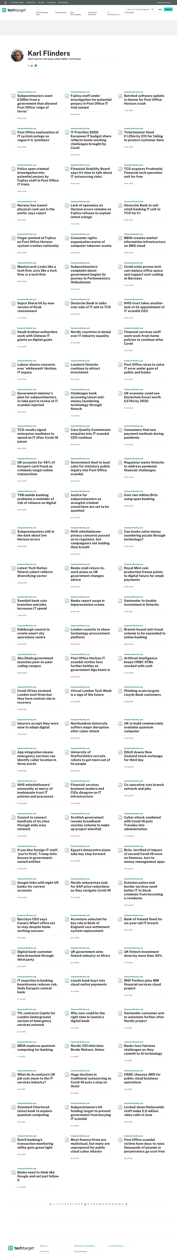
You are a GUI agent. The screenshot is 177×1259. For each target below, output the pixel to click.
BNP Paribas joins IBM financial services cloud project (142, 984)
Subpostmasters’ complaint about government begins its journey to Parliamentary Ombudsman (90, 274)
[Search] (152, 10)
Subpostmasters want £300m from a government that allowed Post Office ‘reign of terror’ (37, 103)
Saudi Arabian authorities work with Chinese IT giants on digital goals (37, 336)
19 (97, 1204)
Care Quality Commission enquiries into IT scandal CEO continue (91, 433)
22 (106, 1204)
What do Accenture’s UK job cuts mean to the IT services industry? (36, 1078)
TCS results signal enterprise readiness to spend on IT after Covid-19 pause (37, 435)
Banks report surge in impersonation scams (88, 602)
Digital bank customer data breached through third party (35, 955)
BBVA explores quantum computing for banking (36, 1047)
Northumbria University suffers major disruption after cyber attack (90, 727)
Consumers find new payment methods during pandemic (144, 433)
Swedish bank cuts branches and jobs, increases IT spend (32, 604)
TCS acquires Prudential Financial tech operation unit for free (143, 172)
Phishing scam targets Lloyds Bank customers (142, 692)
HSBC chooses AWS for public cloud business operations (142, 1078)
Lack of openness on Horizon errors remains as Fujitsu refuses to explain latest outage (91, 211)
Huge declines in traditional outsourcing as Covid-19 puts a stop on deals (91, 1080)
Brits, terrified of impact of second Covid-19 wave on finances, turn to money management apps (144, 855)
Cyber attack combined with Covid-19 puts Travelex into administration (142, 823)
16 (88, 1204)
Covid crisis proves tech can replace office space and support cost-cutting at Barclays (143, 272)
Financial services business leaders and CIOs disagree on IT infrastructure (87, 790)
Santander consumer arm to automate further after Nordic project (144, 1017)
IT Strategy (129, 12)
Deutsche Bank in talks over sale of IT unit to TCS (91, 305)
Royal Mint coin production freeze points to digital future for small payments (144, 574)
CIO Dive (41, 2)
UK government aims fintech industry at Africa (90, 953)
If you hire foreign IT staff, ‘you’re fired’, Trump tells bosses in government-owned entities (37, 855)
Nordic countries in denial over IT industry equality (91, 334)
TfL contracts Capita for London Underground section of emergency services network (36, 1019)
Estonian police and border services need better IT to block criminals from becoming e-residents (143, 890)
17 (91, 1204)
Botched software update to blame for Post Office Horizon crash (144, 99)
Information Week (17, 2)
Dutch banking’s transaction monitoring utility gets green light (35, 1143)
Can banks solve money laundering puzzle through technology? (144, 535)
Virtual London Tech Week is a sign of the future (91, 692)
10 (70, 1204)
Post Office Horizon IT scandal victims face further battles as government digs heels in (90, 664)
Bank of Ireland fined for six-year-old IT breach (143, 921)
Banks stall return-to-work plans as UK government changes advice (88, 574)
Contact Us (44, 1251)
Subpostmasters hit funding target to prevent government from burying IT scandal (91, 1113)
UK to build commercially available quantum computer (143, 727)
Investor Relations (116, 1246)
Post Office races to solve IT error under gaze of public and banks (144, 368)
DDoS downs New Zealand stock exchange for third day (143, 756)
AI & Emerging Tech (42, 13)
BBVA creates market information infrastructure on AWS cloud (145, 242)
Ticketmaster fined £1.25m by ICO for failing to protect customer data (144, 136)
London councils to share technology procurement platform (90, 633)
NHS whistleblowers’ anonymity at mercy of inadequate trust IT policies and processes (35, 790)
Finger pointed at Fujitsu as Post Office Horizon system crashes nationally (38, 242)
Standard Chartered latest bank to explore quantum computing (34, 1111)
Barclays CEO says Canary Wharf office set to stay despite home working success (36, 925)
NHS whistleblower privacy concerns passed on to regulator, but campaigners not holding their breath (90, 539)
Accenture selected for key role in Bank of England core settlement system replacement (90, 925)
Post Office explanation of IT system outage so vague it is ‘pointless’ (38, 136)
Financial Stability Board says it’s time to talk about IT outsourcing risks (91, 172)
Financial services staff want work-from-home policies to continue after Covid (143, 337)
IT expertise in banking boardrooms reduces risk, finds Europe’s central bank (37, 986)
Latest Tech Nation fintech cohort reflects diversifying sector (35, 572)
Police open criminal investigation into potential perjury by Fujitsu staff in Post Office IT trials (38, 176)
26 (119, 1204)
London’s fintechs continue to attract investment (85, 368)
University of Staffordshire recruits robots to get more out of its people (90, 758)
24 (113, 1204)
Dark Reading (63, 2)
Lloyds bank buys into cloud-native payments (89, 982)
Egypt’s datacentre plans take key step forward (90, 852)
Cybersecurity (60, 12)
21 (103, 1204)
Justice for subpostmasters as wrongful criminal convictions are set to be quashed (90, 502)
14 (82, 1204)
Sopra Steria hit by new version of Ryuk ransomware (35, 307)
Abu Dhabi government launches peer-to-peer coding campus (35, 662)
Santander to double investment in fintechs (141, 602)
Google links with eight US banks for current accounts (38, 886)
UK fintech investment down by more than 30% (143, 953)
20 (100, 1204)
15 (85, 1204)
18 (94, 1204)
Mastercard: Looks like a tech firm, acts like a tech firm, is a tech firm (37, 270)
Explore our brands (164, 2)
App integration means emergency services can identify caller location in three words (36, 758)
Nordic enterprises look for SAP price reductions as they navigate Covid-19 (91, 886)
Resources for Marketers (84, 1246)
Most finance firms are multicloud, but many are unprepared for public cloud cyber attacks (90, 1145)
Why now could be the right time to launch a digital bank (88, 1017)
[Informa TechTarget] (5, 2)
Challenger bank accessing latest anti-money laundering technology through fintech (88, 401)
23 (109, 1204)
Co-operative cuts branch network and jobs (144, 786)
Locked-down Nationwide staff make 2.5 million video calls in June (144, 1111)
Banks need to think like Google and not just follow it (38, 1176)
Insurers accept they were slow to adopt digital (37, 725)
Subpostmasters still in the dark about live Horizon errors (35, 535)
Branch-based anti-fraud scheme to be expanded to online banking (145, 633)
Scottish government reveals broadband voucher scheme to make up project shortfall (90, 823)
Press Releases (80, 1251)
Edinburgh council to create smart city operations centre (33, 633)
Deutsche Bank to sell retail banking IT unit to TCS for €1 (142, 209)
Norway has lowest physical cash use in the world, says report (36, 209)
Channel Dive (30, 2)
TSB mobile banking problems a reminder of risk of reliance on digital (36, 499)
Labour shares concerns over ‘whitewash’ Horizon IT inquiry (36, 368)
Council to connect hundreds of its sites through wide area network (33, 823)
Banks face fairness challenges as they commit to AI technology (143, 1049)
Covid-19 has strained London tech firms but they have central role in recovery (36, 696)
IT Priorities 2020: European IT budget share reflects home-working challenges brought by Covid (91, 140)
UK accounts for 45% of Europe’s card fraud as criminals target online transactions (36, 468)
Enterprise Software (92, 13)
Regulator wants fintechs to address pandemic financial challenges (144, 466)
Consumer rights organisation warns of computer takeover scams (91, 242)
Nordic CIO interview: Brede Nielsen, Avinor (88, 1047)
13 (79, 1204)
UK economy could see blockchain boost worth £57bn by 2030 (142, 397)
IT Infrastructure (113, 13)
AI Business (51, 2)
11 (73, 1204)
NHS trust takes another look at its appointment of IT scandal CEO (144, 307)
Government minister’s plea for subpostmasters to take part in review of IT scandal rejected (37, 399)
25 (116, 1204)
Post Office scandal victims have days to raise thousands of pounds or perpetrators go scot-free (144, 1145)
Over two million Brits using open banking (141, 497)
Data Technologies (75, 13)
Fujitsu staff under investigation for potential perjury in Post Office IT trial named (91, 101)
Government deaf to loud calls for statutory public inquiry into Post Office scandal (90, 468)
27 (122, 1204)
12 (76, 1204)
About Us (44, 1246)
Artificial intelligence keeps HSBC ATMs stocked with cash (140, 662)
